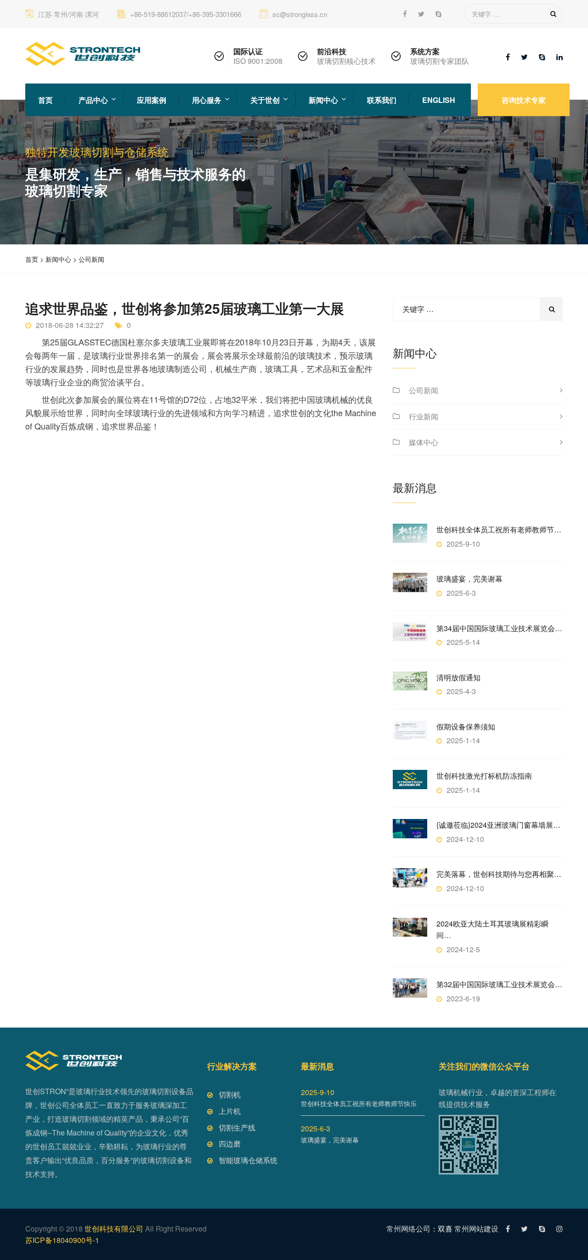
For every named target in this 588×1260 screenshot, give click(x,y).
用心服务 (206, 99)
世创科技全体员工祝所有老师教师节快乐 (359, 1103)
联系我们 (381, 99)
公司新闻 (91, 259)
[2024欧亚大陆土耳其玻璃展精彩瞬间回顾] (410, 927)
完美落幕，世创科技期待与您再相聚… (498, 874)
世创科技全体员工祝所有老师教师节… (498, 529)
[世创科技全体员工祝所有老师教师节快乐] (410, 533)
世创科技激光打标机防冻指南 (484, 775)
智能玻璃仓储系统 (248, 1160)
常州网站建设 (476, 1228)
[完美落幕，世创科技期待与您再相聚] (410, 877)
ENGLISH (438, 99)
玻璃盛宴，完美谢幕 (469, 578)
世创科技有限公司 (114, 1228)
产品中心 (93, 99)
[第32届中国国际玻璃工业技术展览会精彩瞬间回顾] (410, 987)
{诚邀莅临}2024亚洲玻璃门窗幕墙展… (498, 824)
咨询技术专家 (524, 99)
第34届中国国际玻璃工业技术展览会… (499, 628)
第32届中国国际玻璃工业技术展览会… (499, 984)
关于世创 (265, 99)
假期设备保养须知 (465, 726)
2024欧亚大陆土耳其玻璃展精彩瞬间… (492, 929)
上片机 (230, 1111)
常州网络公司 (408, 1228)
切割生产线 (237, 1127)
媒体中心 (423, 442)
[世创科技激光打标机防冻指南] (410, 779)
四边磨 (230, 1143)
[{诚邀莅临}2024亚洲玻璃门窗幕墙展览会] (410, 828)
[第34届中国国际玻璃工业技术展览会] (410, 631)
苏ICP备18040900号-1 (62, 1240)
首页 (45, 99)
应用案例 (151, 99)
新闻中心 (323, 99)
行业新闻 (423, 416)
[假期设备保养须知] (410, 730)
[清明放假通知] (410, 681)
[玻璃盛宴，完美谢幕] (410, 582)
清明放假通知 (458, 677)
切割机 (230, 1094)
